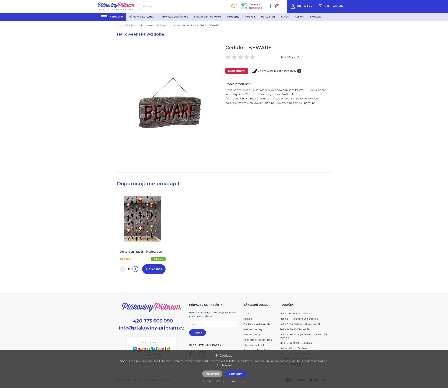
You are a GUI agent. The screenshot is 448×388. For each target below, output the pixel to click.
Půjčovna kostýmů (141, 16)
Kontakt (315, 16)
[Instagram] (277, 6)
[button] (301, 6)
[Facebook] (270, 6)
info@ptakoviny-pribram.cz (152, 328)
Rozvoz (250, 16)
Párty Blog (268, 16)
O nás (285, 16)
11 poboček (255, 7)
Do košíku (154, 269)
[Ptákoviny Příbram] (116, 6)
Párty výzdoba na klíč (174, 16)
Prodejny (233, 16)
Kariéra (299, 16)
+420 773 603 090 (151, 321)
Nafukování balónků (207, 16)
